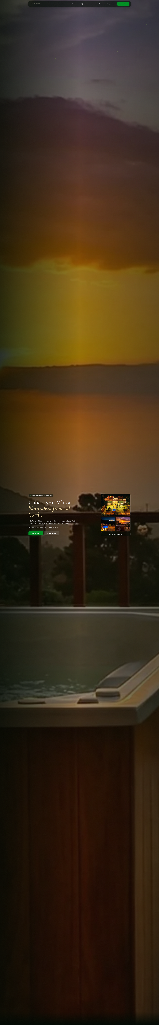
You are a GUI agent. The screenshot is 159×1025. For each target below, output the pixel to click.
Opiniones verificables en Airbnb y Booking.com (43, 527)
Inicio (68, 4)
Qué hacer (75, 4)
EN (113, 4)
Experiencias (93, 4)
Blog (108, 4)
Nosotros (102, 4)
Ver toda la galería (116, 534)
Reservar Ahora (123, 4)
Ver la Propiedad (51, 533)
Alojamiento (84, 4)
